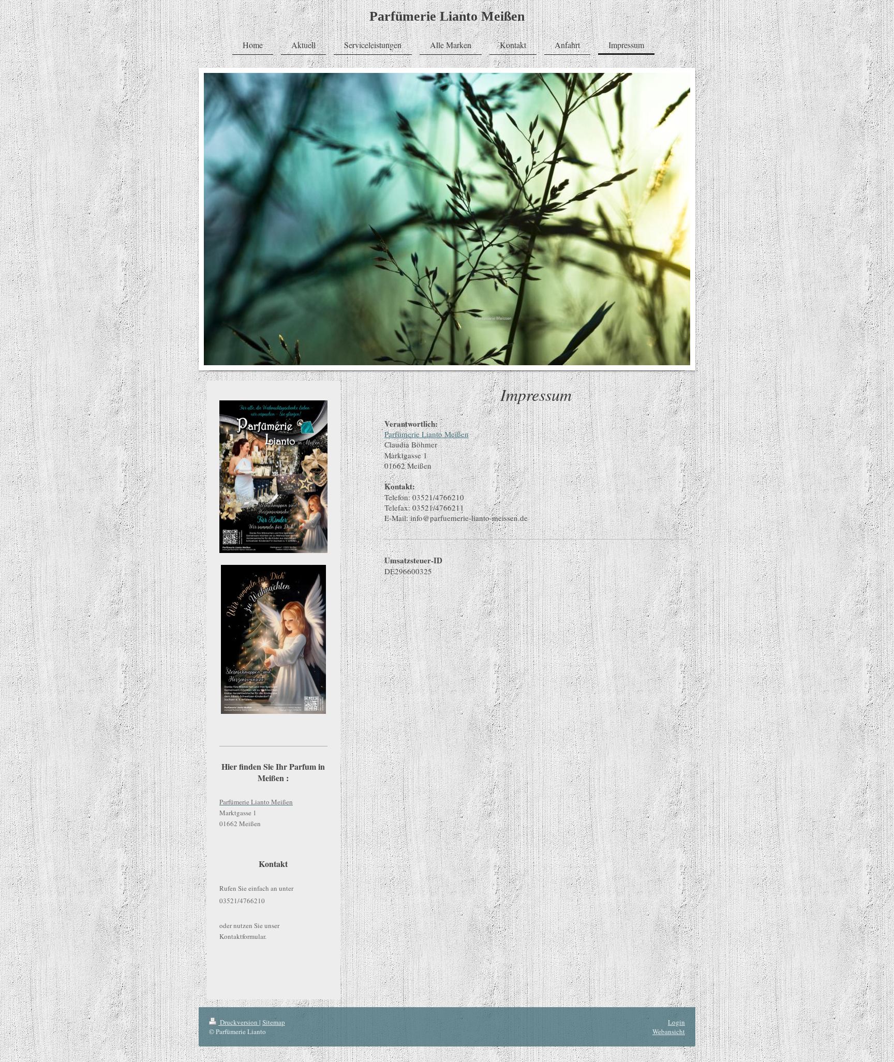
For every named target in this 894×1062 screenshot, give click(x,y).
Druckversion (238, 1022)
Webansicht (668, 1031)
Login (676, 1022)
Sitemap (273, 1022)
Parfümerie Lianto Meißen (447, 16)
